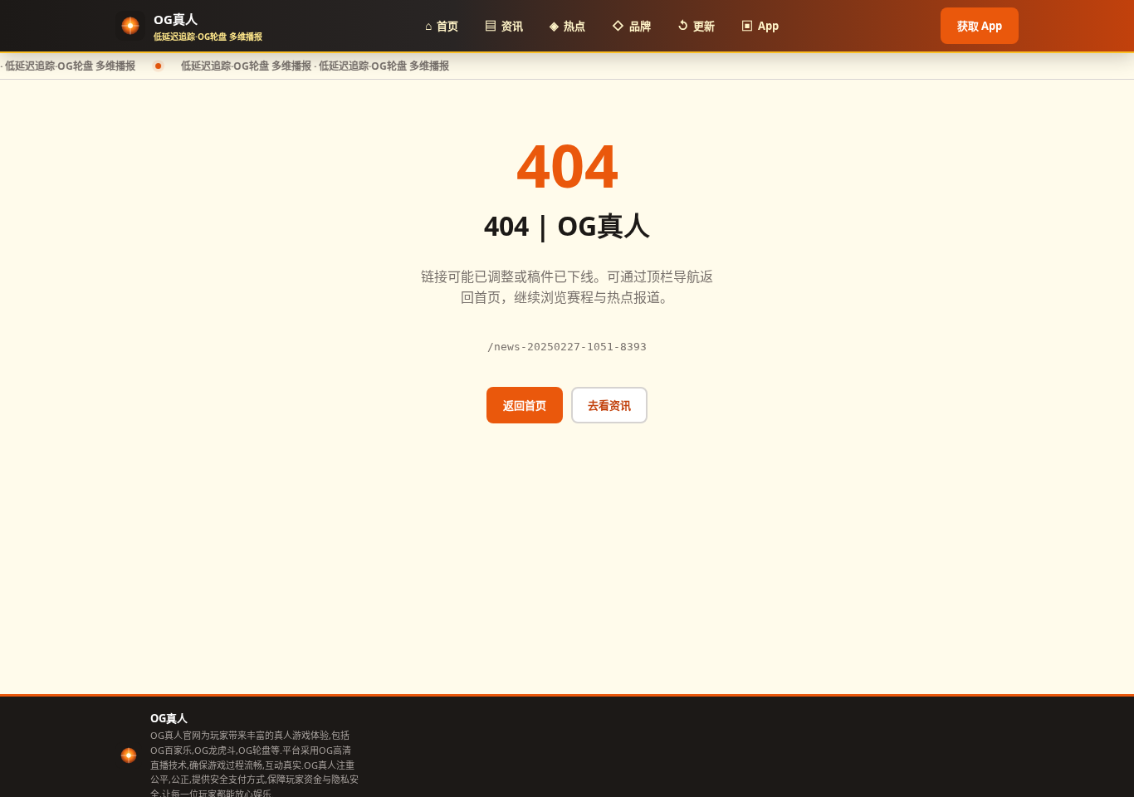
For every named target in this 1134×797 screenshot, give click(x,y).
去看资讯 (609, 405)
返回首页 (524, 405)
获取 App (979, 25)
